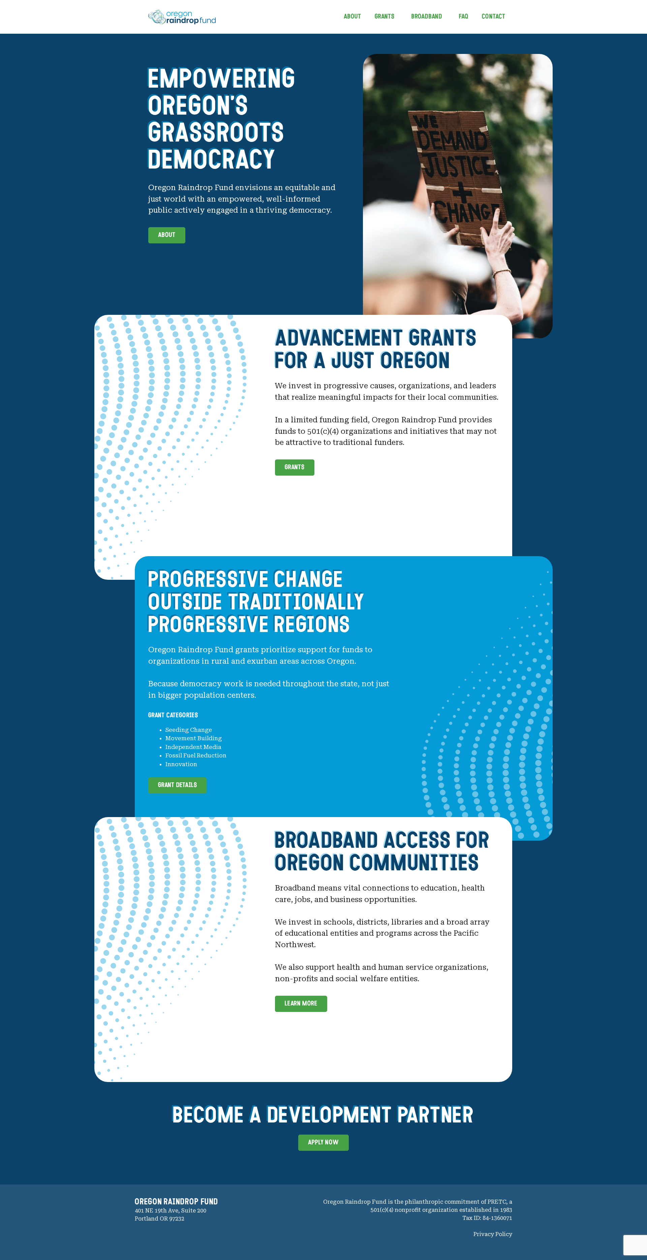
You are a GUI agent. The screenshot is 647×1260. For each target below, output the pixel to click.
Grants (385, 17)
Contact (493, 17)
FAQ (463, 17)
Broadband (426, 17)
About (352, 17)
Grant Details (177, 785)
